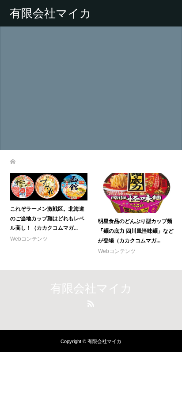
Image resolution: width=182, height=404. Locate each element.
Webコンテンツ (29, 239)
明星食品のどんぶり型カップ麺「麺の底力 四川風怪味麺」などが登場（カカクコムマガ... (136, 230)
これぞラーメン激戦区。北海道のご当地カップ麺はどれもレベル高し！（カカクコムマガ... (47, 218)
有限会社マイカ (50, 13)
